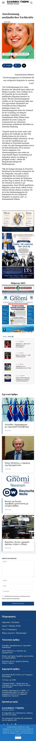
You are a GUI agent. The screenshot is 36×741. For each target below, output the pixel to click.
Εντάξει (18, 738)
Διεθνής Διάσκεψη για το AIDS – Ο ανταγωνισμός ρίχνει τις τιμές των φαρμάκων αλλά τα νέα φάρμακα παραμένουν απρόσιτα (15, 693)
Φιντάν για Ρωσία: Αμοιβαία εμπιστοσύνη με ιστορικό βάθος (16, 503)
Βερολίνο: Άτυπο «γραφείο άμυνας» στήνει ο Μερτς (17, 543)
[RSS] (7, 724)
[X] (11, 724)
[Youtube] (15, 724)
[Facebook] (4, 724)
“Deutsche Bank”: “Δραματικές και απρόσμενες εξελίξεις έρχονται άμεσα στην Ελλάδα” (16, 685)
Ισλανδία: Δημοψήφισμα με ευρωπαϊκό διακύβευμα (17, 425)
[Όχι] (33, 733)
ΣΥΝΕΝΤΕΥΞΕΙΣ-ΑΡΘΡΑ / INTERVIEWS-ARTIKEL (16, 54)
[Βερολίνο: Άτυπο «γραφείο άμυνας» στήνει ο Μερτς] (18, 527)
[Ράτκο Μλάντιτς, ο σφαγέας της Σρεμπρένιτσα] (18, 448)
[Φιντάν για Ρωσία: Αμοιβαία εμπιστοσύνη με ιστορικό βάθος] (18, 486)
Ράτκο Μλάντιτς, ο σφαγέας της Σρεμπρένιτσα (17, 464)
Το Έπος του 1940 (9, 680)
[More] (24, 66)
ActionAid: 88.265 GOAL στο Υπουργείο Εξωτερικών (17, 675)
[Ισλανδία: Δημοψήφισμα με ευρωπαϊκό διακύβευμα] (18, 409)
